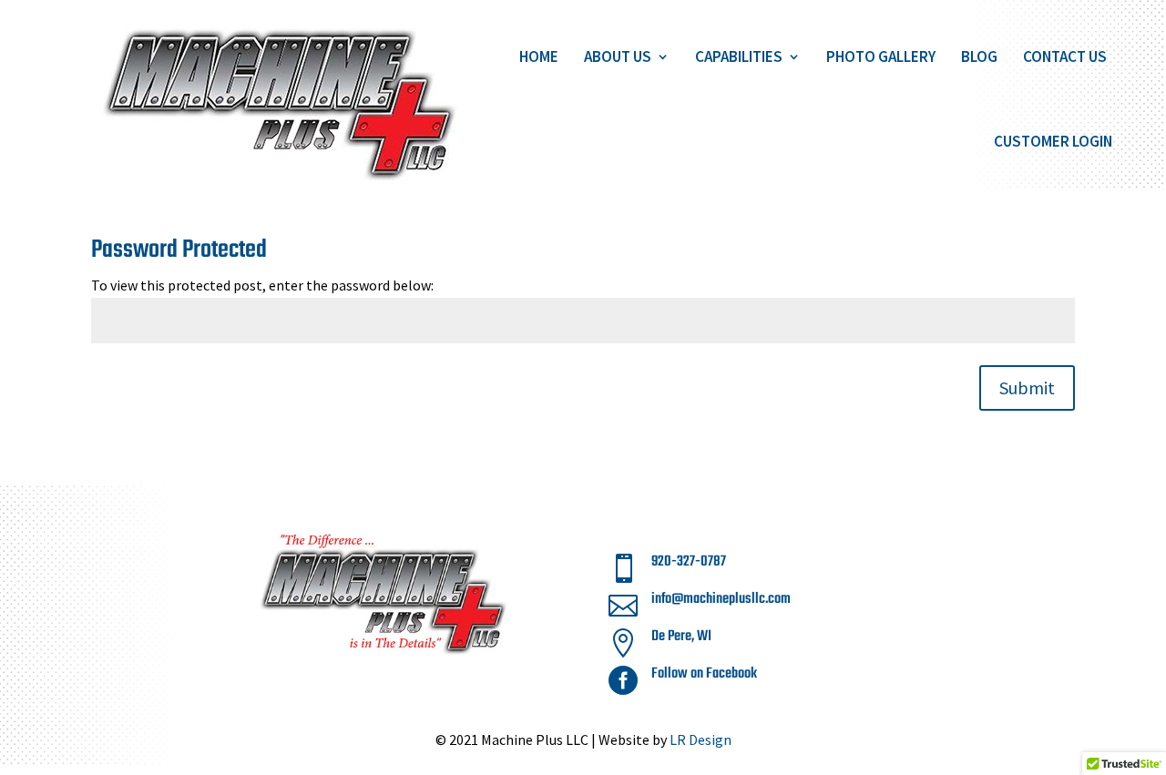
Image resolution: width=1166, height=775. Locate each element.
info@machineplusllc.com (721, 599)
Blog (979, 56)
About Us (617, 56)
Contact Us (1065, 56)
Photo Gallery (881, 56)
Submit (1027, 387)
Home (538, 56)
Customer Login (1053, 141)
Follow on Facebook (704, 674)
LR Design (700, 739)
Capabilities (738, 56)
